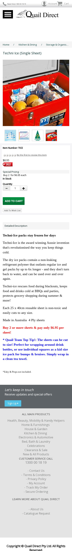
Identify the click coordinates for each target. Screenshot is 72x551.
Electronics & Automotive (36, 437)
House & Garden (36, 429)
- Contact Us (36, 471)
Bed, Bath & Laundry (36, 442)
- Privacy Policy (36, 479)
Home (6, 44)
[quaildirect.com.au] (37, 14)
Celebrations (36, 446)
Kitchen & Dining (28, 44)
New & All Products (36, 454)
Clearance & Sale (36, 450)
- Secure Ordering (36, 492)
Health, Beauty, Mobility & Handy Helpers (36, 421)
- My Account (36, 483)
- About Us (36, 509)
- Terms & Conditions (36, 475)
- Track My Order (36, 487)
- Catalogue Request (36, 513)
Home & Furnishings (35, 425)
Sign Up (12, 403)
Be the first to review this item (32, 155)
